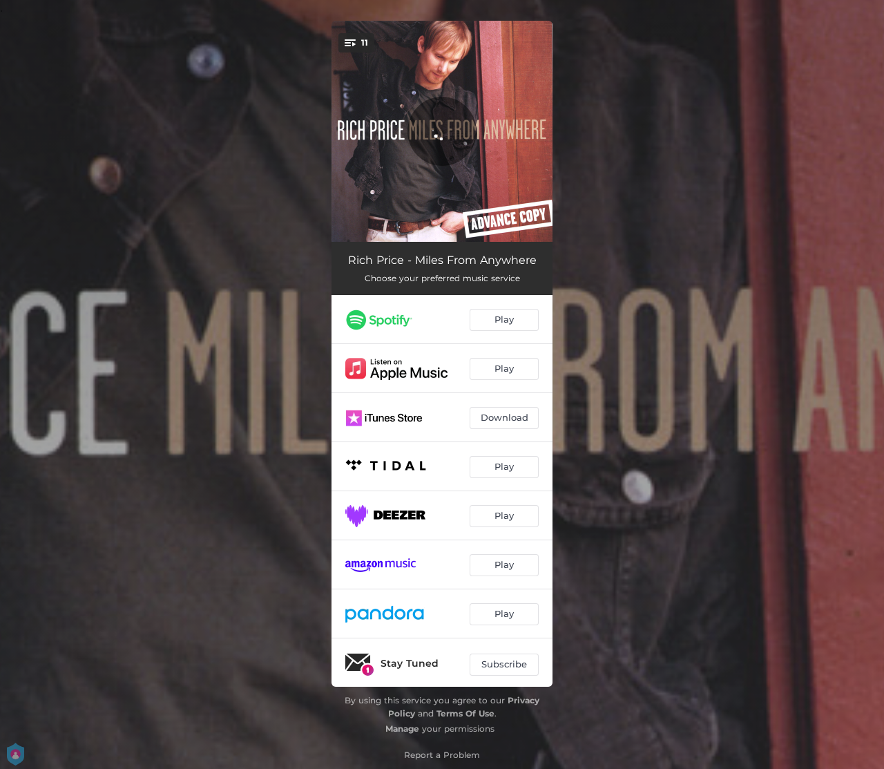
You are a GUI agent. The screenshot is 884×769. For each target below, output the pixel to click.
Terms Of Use (465, 713)
